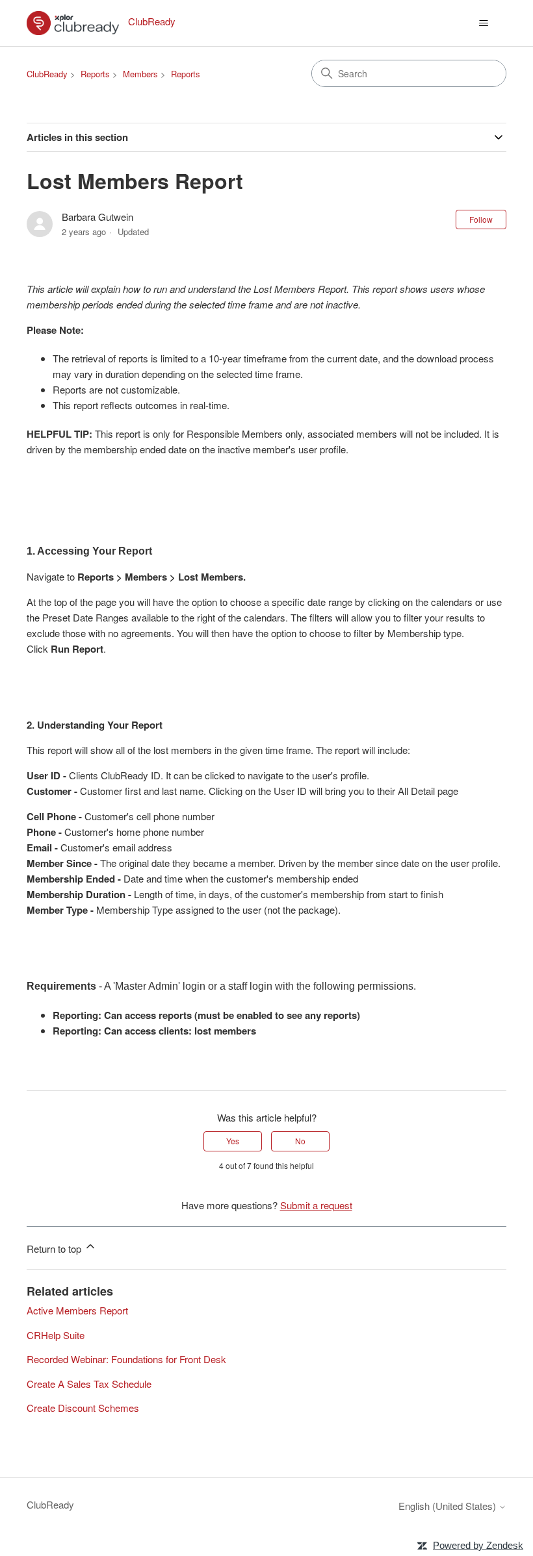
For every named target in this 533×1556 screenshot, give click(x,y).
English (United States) (448, 1505)
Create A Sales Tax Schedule (89, 1383)
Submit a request (316, 1205)
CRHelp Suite (55, 1335)
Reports (95, 74)
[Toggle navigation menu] (483, 23)
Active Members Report (77, 1310)
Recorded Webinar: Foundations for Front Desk (126, 1359)
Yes (232, 1140)
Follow (481, 219)
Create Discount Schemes (83, 1407)
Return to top (55, 1248)
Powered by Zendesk (478, 1545)
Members (140, 74)
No (300, 1140)
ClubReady (47, 74)
